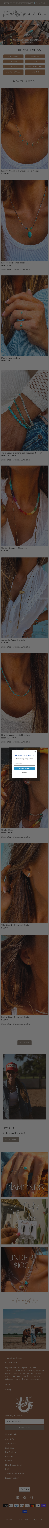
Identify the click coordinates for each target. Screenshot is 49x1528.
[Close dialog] (35, 751)
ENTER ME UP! (24, 768)
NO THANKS (24, 772)
